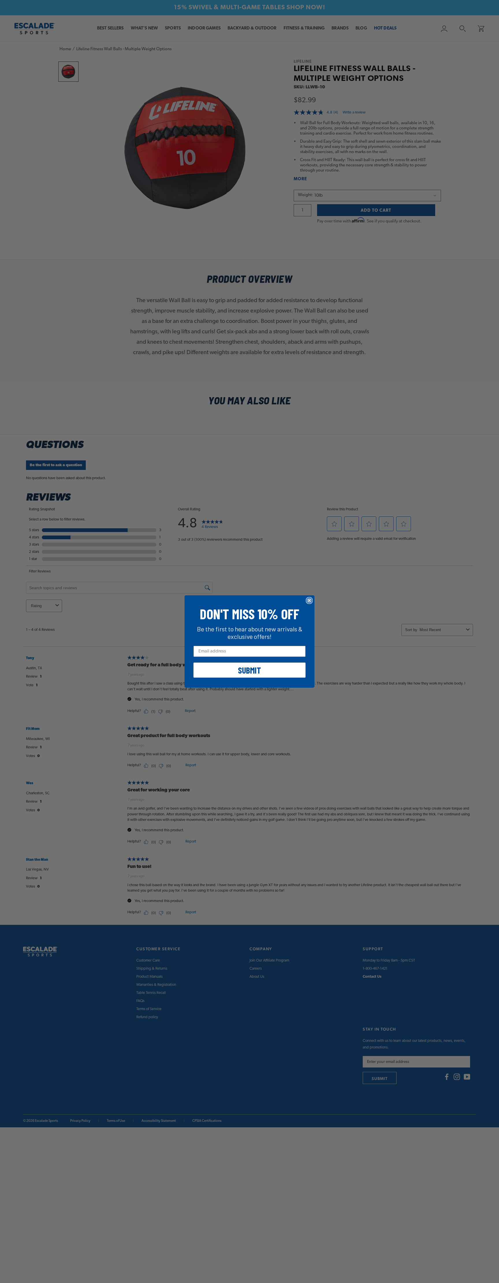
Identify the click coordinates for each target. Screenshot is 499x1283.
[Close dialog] (309, 600)
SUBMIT (249, 670)
